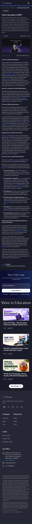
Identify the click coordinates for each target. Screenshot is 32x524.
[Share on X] (9, 55)
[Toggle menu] (28, 3)
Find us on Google (9, 460)
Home (3, 7)
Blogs (7, 7)
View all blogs (15, 386)
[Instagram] (13, 407)
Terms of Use (6, 438)
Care (3, 424)
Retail (4, 421)
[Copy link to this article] (3, 55)
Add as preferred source (24, 55)
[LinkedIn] (4, 407)
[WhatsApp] (17, 407)
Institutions (5, 418)
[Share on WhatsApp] (6, 55)
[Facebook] (21, 407)
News (15, 421)
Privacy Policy (6, 435)
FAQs (15, 424)
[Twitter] (8, 407)
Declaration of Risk (7, 442)
